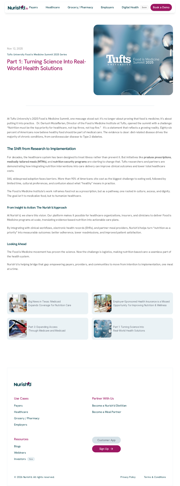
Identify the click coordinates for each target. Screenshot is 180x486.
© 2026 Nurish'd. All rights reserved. (34, 477)
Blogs (17, 446)
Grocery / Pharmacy (26, 418)
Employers (20, 424)
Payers (18, 405)
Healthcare (21, 412)
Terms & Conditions (155, 477)
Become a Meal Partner (106, 412)
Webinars (20, 452)
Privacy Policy (128, 477)
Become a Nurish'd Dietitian (109, 405)
